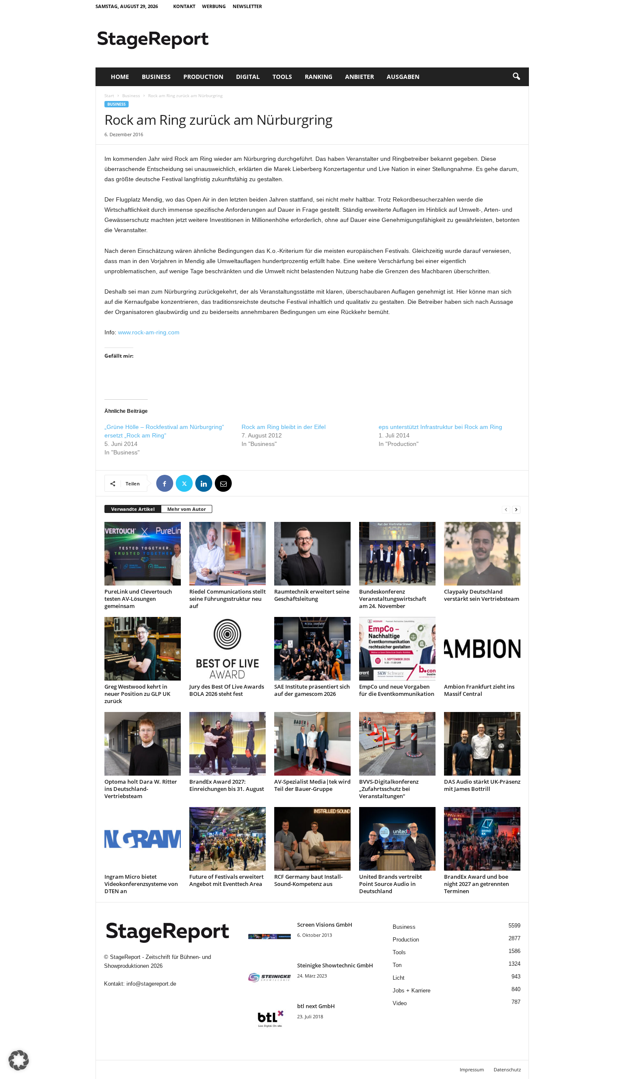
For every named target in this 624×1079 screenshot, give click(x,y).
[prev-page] (506, 509)
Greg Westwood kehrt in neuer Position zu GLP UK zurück (137, 694)
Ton (397, 965)
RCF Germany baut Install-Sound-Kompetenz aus (308, 880)
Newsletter (247, 6)
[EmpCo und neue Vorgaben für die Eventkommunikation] (397, 649)
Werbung (214, 6)
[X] (184, 483)
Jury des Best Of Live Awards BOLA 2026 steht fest (226, 690)
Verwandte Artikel (133, 509)
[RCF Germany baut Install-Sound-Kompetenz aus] (312, 839)
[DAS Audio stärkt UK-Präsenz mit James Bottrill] (482, 744)
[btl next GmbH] (269, 1018)
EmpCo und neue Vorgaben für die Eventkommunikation (396, 690)
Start (109, 95)
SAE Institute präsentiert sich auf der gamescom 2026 (312, 690)
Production (203, 77)
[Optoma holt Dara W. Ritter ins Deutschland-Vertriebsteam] (142, 744)
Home (120, 77)
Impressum (472, 1069)
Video (400, 1003)
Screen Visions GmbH (324, 924)
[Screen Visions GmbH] (269, 937)
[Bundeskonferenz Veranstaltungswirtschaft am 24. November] (397, 554)
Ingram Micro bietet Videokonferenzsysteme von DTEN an (141, 884)
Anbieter (359, 77)
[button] (516, 76)
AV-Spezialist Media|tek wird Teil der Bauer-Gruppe (312, 785)
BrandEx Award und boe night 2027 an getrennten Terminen (476, 884)
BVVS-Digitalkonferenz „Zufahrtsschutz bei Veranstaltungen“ (389, 789)
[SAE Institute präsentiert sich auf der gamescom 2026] (312, 649)
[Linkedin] (203, 483)
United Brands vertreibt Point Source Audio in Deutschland (390, 884)
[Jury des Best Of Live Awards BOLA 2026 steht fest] (227, 649)
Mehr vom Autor (186, 509)
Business (156, 77)
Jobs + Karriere (411, 990)
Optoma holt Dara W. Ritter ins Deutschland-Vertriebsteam (140, 789)
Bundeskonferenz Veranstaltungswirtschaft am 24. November (392, 599)
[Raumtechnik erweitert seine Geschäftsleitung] (312, 554)
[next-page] (516, 509)
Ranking (318, 77)
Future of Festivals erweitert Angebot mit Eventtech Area (226, 880)
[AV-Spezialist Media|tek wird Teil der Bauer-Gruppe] (312, 744)
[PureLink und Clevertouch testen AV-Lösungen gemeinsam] (142, 554)
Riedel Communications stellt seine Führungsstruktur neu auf (227, 599)
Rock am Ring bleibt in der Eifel (284, 426)
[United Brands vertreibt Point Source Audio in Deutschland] (397, 839)
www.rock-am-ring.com (149, 332)
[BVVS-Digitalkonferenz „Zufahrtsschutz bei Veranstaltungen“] (397, 744)
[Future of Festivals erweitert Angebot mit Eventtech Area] (227, 839)
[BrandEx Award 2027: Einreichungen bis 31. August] (227, 744)
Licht (399, 978)
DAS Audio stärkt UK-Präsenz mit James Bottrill (482, 785)
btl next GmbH (316, 1006)
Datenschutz (507, 1069)
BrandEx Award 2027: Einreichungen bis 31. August (226, 785)
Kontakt (184, 6)
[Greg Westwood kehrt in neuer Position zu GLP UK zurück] (142, 649)
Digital (248, 77)
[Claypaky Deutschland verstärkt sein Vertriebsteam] (482, 554)
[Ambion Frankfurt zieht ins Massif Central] (482, 649)
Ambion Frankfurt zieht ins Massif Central (479, 690)
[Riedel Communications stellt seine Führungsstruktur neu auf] (227, 554)
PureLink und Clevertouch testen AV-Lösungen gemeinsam (138, 599)
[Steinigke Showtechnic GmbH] (269, 977)
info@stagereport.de (151, 984)
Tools (282, 77)
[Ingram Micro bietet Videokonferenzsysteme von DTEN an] (142, 839)
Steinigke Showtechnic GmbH (335, 965)
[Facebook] (164, 483)
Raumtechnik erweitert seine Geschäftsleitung (311, 595)
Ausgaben (403, 77)
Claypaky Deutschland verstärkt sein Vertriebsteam (481, 595)
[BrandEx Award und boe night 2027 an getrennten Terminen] (482, 839)
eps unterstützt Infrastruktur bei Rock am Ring (440, 426)
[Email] (223, 483)
